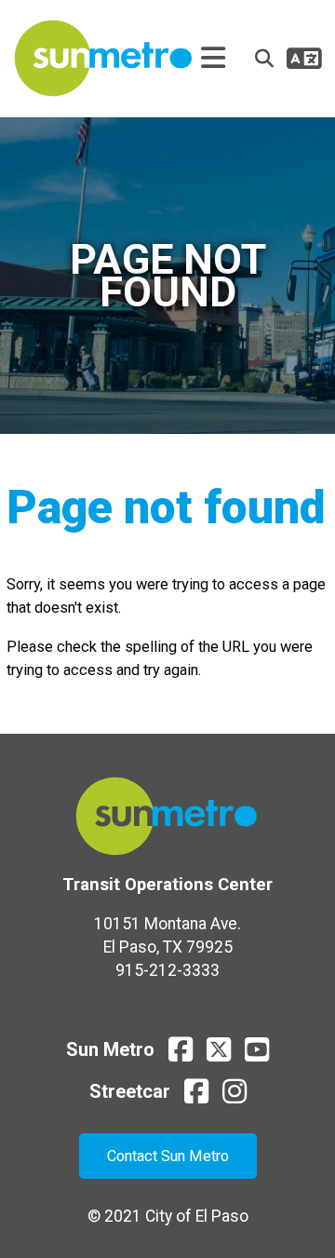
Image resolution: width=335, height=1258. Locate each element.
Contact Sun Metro (168, 1156)
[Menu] (213, 58)
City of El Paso (196, 1216)
